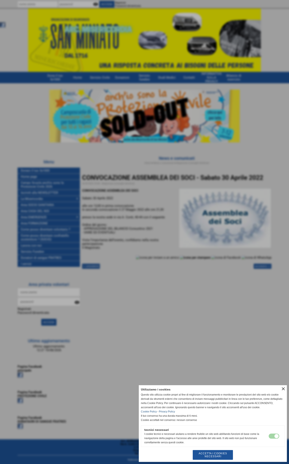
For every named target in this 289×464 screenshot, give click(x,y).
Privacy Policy (167, 411)
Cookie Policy (149, 411)
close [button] (283, 388)
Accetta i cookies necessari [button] (213, 455)
